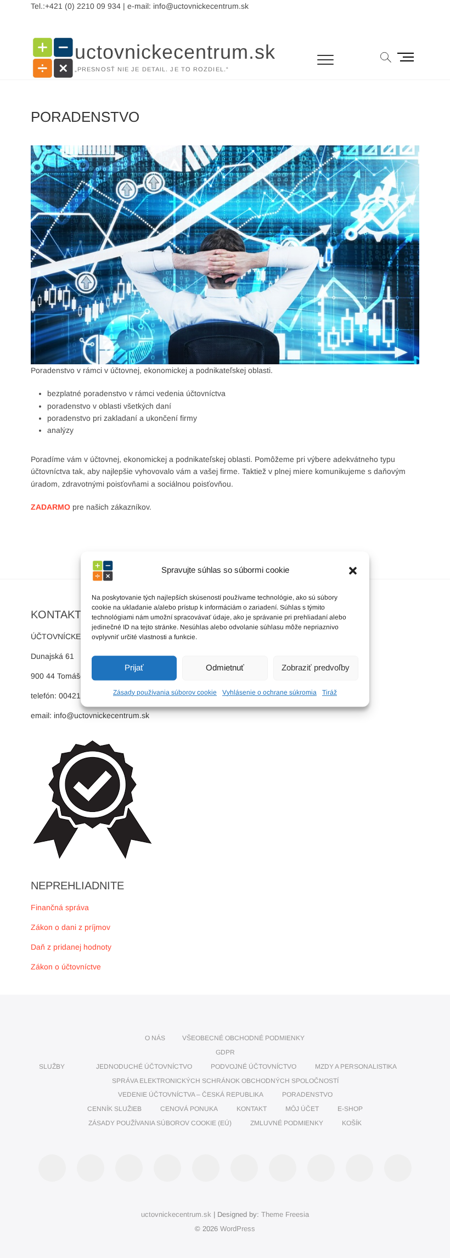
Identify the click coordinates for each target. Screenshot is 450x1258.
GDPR (225, 1052)
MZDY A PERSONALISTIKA (356, 1066)
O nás (155, 1038)
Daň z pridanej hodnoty (71, 947)
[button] (352, 570)
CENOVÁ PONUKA (189, 1109)
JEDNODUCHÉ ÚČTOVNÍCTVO (144, 1066)
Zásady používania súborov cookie (165, 692)
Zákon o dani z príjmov (70, 927)
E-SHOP (350, 1109)
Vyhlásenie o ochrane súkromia (269, 692)
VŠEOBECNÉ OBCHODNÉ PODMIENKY (243, 1038)
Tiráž (329, 692)
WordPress (237, 1229)
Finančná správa (60, 907)
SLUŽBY (52, 1066)
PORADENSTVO (307, 1094)
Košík (352, 1123)
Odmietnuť (225, 667)
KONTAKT (252, 1109)
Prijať (134, 667)
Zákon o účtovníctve (66, 966)
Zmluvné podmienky (286, 1123)
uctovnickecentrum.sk (175, 52)
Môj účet (302, 1109)
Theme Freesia (285, 1214)
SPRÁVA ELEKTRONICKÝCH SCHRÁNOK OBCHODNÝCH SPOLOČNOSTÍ (225, 1081)
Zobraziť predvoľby (316, 667)
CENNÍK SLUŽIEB (114, 1109)
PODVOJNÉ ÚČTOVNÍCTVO (253, 1066)
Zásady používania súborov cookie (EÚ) (160, 1123)
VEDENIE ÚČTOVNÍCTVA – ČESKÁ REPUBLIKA (190, 1094)
